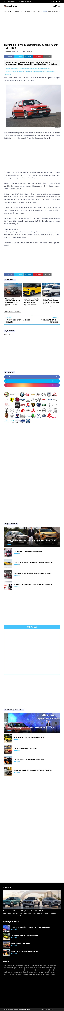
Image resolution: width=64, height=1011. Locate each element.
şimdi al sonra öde (50, 974)
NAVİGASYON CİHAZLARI (39, 967)
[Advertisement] (32, 26)
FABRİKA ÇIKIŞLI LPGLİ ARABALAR (49, 965)
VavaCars (56, 969)
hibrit (25, 972)
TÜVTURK (38, 969)
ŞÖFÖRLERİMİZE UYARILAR (28, 974)
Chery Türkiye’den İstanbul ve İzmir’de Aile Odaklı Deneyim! (44, 11)
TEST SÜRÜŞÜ (7, 969)
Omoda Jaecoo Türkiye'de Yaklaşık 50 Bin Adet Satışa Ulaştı (23, 911)
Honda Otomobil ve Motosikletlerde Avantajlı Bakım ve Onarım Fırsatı (28, 68)
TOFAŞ (12, 969)
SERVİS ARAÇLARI (50, 967)
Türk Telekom (45, 969)
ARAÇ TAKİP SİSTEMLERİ (9, 965)
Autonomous (19, 965)
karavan (31, 972)
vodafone (12, 974)
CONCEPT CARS (27, 965)
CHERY (26, 11)
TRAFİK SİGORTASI (19, 969)
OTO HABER (11, 311)
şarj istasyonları (40, 974)
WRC (5, 972)
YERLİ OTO (10, 972)
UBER (51, 969)
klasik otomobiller (38, 972)
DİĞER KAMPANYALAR (36, 965)
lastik (46, 972)
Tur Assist (32, 969)
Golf (6, 311)
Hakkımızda (21, 1)
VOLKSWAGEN (28, 51)
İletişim (29, 1)
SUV (56, 967)
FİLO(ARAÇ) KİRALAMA (8, 967)
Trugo (26, 969)
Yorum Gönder (8, 334)
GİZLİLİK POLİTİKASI (19, 967)
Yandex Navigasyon (17, 972)
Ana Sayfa (43, 1009)
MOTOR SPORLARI (29, 967)
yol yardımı (18, 974)
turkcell (6, 974)
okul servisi (52, 972)
